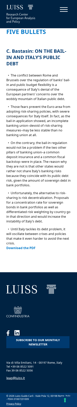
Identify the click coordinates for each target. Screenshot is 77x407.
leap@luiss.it (15, 378)
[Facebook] (10, 334)
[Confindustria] (17, 312)
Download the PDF (21, 248)
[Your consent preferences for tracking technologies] (67, 400)
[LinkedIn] (18, 334)
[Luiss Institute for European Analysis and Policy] (31, 289)
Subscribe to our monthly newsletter (38, 342)
